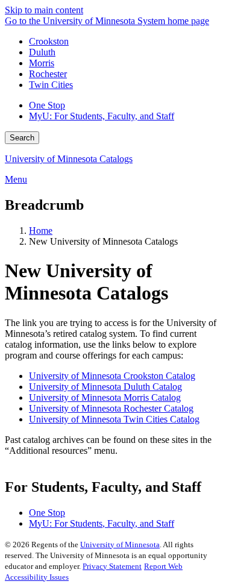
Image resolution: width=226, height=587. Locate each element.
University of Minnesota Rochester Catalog (111, 408)
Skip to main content (44, 10)
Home (40, 230)
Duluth (42, 52)
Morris (41, 63)
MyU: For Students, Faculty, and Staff (101, 116)
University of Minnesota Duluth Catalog (105, 386)
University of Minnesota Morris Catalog (105, 397)
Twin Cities (51, 85)
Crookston (49, 41)
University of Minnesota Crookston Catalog (112, 376)
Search (22, 137)
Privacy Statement (112, 566)
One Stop (47, 105)
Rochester (48, 74)
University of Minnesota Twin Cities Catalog (114, 419)
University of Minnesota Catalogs (69, 159)
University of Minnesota (120, 544)
